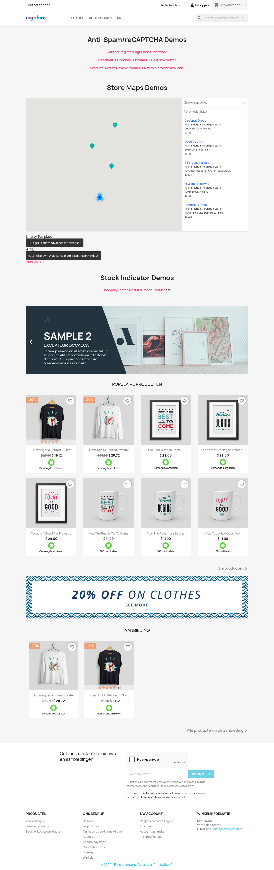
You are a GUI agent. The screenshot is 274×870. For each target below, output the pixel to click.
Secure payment (94, 842)
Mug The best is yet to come (108, 533)
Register (126, 52)
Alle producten (232, 568)
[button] (115, 129)
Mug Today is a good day (223, 533)
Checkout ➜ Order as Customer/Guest (128, 60)
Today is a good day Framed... (51, 533)
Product (158, 290)
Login (137, 52)
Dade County (194, 141)
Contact (113, 52)
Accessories (100, 18)
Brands (146, 290)
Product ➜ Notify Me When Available (156, 68)
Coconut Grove (195, 120)
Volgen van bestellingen (156, 821)
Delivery (88, 821)
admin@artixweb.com (227, 829)
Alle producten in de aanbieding (217, 730)
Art (120, 18)
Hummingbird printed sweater (108, 450)
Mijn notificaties (151, 837)
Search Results (129, 290)
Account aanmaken (153, 831)
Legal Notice (91, 826)
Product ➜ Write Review (109, 68)
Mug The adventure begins (165, 533)
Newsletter (167, 60)
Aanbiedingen (35, 821)
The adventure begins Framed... (223, 450)
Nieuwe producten (38, 826)
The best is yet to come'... (166, 450)
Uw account (151, 813)
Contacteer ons (38, 5)
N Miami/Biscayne (197, 184)
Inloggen (146, 826)
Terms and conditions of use (102, 831)
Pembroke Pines (196, 205)
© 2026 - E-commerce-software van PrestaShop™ (137, 865)
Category (109, 290)
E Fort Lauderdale (197, 163)
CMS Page (34, 262)
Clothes (76, 18)
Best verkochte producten (44, 831)
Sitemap (88, 852)
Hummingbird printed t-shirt (51, 450)
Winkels (88, 857)
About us (89, 837)
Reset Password (154, 52)
